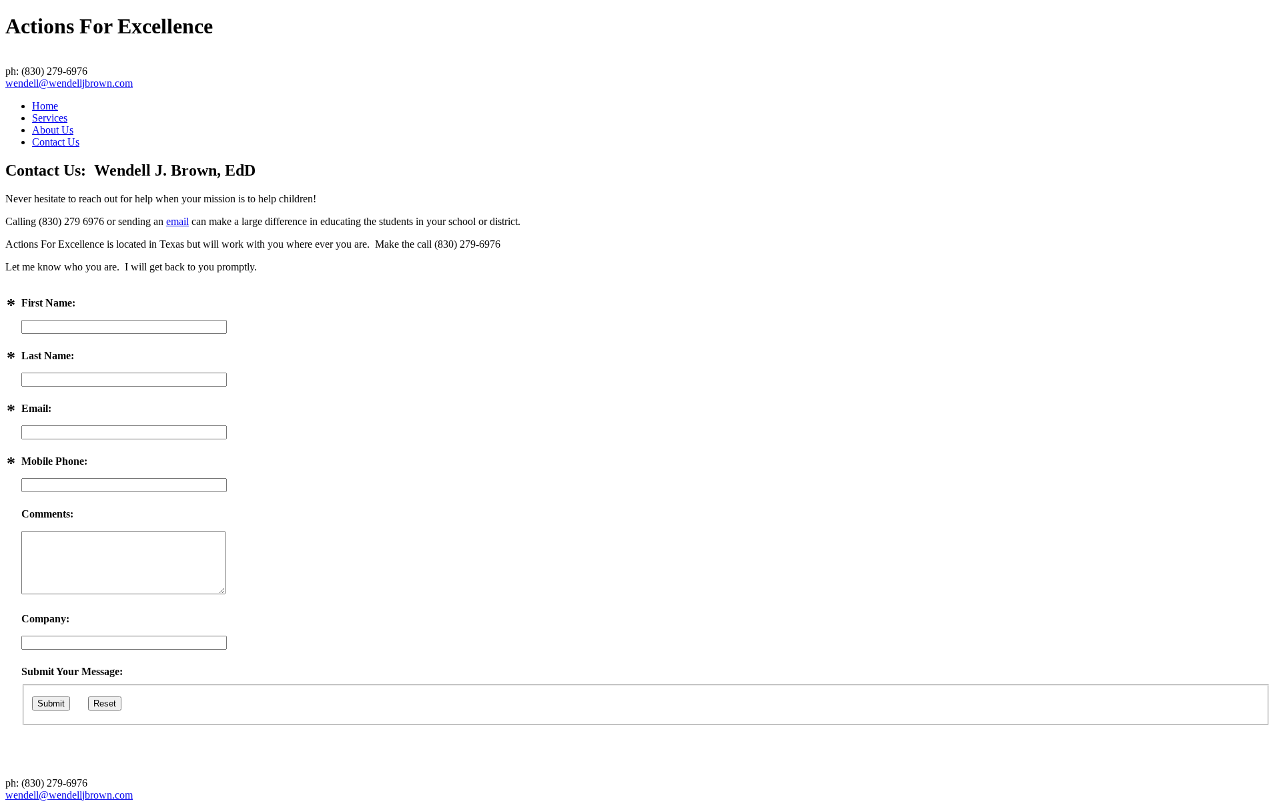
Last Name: (47, 355)
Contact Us (55, 142)
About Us (52, 130)
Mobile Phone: (54, 461)
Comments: (47, 514)
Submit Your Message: (72, 671)
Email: (36, 408)
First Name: (48, 303)
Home (45, 106)
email (177, 221)
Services (49, 118)
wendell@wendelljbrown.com (69, 83)
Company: (45, 618)
